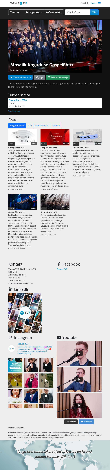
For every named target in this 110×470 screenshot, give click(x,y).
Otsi (94, 12)
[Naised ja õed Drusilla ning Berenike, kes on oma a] (15, 396)
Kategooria (32, 12)
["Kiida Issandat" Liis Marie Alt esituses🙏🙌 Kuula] (46, 365)
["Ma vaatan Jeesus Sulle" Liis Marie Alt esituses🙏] (31, 365)
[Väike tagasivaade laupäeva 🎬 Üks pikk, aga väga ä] (46, 380)
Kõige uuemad (17, 125)
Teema (14, 12)
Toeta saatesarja (59, 77)
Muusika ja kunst (19, 70)
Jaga (40, 77)
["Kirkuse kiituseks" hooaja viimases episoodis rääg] (31, 380)
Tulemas (56, 125)
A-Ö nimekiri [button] (54, 12)
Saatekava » (14, 111)
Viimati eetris (41, 125)
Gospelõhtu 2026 (18, 100)
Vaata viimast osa (22, 77)
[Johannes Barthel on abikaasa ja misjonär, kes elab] (46, 396)
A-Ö (30, 125)
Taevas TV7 (62, 269)
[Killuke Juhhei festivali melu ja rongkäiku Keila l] (15, 380)
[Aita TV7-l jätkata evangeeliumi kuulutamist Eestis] (15, 365)
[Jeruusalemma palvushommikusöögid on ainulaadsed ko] (31, 396)
